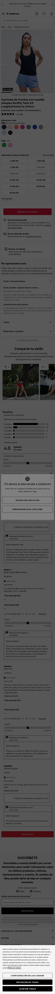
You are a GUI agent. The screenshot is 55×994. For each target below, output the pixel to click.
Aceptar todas (27, 988)
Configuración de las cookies (27, 975)
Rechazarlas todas (27, 982)
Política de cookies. (14, 968)
